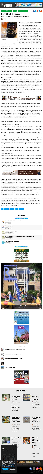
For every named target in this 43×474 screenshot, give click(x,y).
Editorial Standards (30, 472)
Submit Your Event (18, 246)
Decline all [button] (12, 468)
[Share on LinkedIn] (39, 11)
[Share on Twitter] (35, 11)
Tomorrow (20, 218)
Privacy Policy (40, 472)
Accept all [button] (5, 468)
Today (17, 218)
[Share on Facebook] (34, 11)
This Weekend (25, 218)
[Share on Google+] (37, 11)
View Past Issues (4, 308)
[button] (9, 471)
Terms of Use (35, 472)
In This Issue (39, 308)
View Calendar (25, 246)
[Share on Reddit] (41, 11)
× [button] (15, 446)
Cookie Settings (8, 466)
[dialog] (9, 459)
